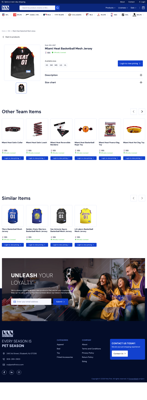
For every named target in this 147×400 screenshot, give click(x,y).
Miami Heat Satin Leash (36, 142)
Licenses (122, 8)
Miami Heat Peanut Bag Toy (109, 143)
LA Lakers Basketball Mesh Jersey (84, 230)
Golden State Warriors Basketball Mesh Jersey (36, 230)
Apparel (60, 344)
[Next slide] (142, 111)
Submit (59, 301)
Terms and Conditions (91, 348)
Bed (58, 348)
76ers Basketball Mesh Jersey (12, 230)
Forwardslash (134, 379)
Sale (132, 8)
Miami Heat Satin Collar (12, 142)
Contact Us (118, 353)
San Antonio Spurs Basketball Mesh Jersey (61, 230)
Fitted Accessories (65, 357)
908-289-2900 (13, 359)
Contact (131, 2)
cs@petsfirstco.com (15, 364)
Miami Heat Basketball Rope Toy (84, 143)
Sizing (84, 361)
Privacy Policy (88, 353)
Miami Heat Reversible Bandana (60, 143)
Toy (58, 353)
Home (4, 31)
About (122, 2)
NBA (9, 31)
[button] (21, 88)
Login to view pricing (129, 63)
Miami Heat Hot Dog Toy (133, 142)
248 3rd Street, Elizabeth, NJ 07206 (22, 353)
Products (109, 8)
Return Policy (87, 357)
